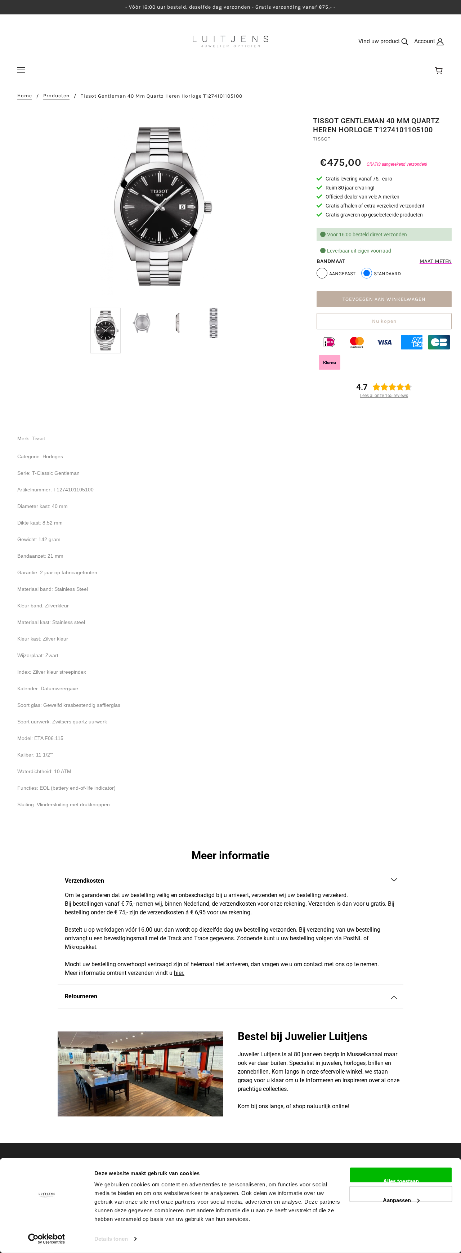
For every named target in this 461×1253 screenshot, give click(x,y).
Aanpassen (397, 1199)
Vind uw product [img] (379, 41)
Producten (56, 96)
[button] (230, 880)
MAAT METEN (436, 261)
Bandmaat (331, 261)
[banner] (230, 40)
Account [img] (425, 41)
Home (24, 96)
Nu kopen (384, 321)
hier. (179, 972)
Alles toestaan (401, 1180)
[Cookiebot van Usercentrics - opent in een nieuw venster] (46, 1239)
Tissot (322, 139)
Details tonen (111, 1239)
